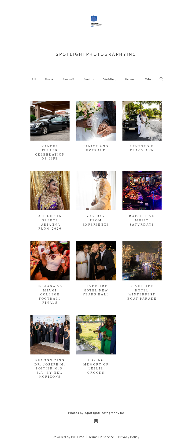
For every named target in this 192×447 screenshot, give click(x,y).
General (130, 79)
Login (39, 107)
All (34, 79)
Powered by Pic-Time (68, 437)
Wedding (109, 79)
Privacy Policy (128, 437)
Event (49, 79)
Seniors (89, 79)
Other (149, 79)
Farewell (68, 79)
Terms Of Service (101, 437)
